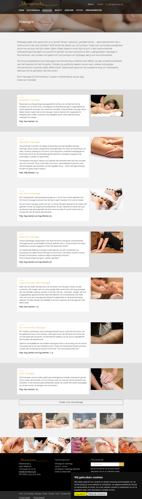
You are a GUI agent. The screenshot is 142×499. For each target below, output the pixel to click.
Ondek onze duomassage (71, 402)
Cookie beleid (24, 498)
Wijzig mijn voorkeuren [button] (97, 494)
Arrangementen (94, 10)
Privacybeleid (39, 498)
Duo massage (33, 10)
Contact (100, 4)
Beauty (58, 10)
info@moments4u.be (27, 472)
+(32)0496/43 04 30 (115, 4)
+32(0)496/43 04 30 (27, 469)
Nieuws (91, 4)
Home (21, 10)
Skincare (69, 10)
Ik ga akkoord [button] (80, 494)
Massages (47, 10)
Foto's (79, 10)
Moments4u (38, 4)
